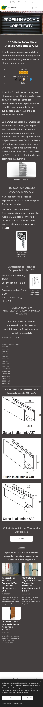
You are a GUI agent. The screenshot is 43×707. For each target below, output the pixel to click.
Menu (40, 8)
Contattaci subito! (11, 204)
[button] (32, 7)
